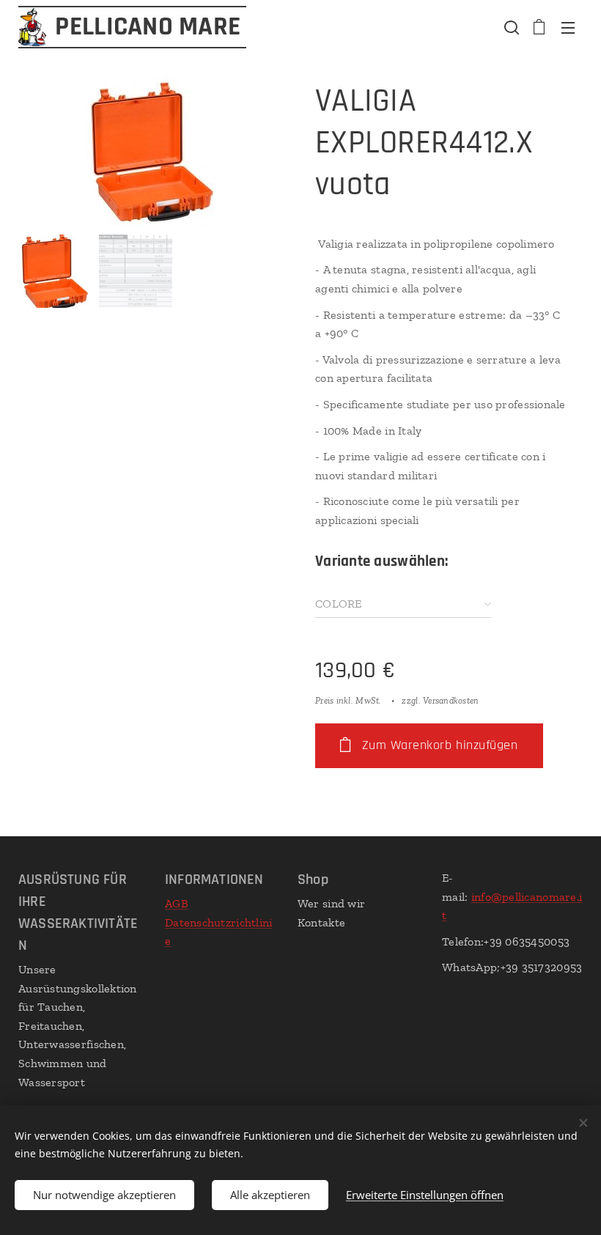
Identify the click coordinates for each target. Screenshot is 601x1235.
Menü (568, 27)
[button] (510, 27)
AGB (176, 903)
